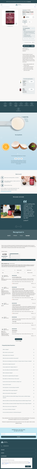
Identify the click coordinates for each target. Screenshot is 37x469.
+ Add (31, 81)
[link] (27, 10)
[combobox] (18, 7)
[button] (14, 253)
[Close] (31, 459)
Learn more (24, 50)
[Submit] (35, 7)
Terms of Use (6, 463)
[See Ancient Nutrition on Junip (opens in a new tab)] (20, 341)
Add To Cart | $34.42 (29, 46)
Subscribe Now (27, 28)
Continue (28, 466)
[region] (16, 463)
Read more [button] (28, 295)
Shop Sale (20, 2)
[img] (12, 263)
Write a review (18, 259)
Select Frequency (25, 26)
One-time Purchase (28, 42)
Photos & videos (29, 272)
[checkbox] (31, 272)
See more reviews (18, 339)
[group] (34, 28)
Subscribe (18, 436)
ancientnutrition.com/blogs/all (6, 191)
